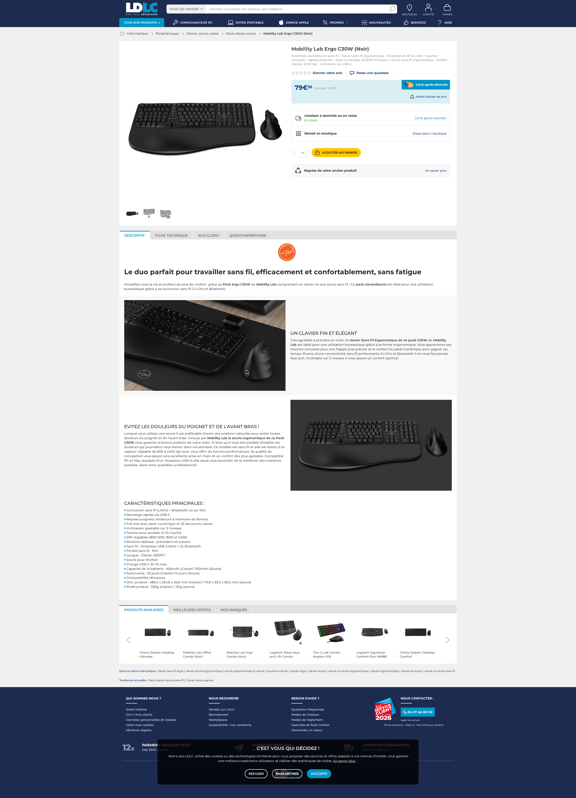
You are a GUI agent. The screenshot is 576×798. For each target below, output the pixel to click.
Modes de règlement (307, 720)
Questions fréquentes (307, 709)
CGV (129, 714)
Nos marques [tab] (233, 610)
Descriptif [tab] (134, 235)
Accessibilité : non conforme (230, 725)
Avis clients (143, 714)
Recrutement (218, 714)
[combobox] (186, 8)
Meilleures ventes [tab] (191, 610)
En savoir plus (436, 170)
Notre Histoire (136, 709)
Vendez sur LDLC (221, 709)
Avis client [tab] (208, 235)
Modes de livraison (305, 714)
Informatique (137, 33)
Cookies (170, 720)
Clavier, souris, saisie (202, 33)
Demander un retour (306, 730)
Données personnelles (143, 720)
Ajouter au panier (339, 153)
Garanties (298, 725)
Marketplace (218, 720)
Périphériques (167, 33)
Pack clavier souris (241, 33)
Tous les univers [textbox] (184, 9)
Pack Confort (319, 725)
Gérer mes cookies (140, 725)
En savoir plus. (344, 761)
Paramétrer (287, 774)
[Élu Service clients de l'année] (385, 719)
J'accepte (319, 774)
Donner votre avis (327, 73)
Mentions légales (139, 730)
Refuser (256, 774)
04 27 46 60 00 (420, 712)
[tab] (248, 235)
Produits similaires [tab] (143, 610)
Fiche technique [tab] (171, 235)
